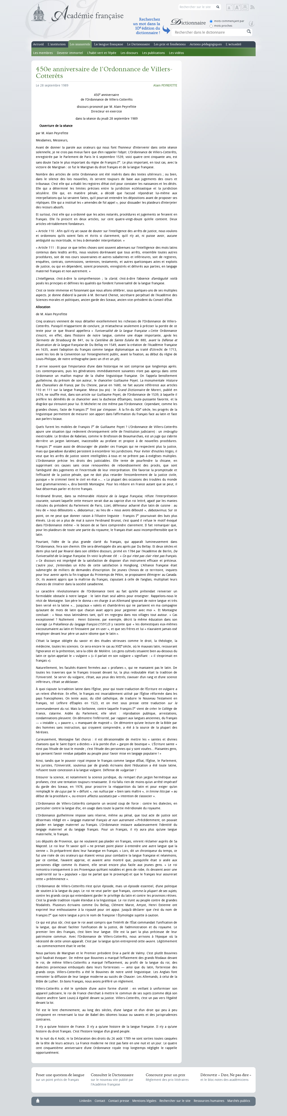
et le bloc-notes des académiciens (225, 1077)
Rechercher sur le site (175, 1101)
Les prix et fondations (170, 44)
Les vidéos (176, 53)
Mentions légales (144, 1101)
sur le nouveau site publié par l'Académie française (112, 1079)
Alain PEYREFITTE (165, 85)
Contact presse (118, 1101)
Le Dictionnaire (138, 44)
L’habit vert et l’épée (101, 53)
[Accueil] (77, 13)
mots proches (223, 25)
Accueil (38, 44)
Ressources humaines (209, 1101)
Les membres (43, 53)
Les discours (129, 53)
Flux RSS (255, 7)
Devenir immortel (70, 53)
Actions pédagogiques (206, 44)
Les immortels (80, 44)
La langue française (108, 44)
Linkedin (85, 1101)
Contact (100, 1101)
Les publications (153, 53)
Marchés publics (238, 1101)
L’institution (57, 44)
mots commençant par (229, 21)
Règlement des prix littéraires (167, 1077)
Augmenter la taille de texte (240, 8)
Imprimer (245, 7)
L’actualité (233, 44)
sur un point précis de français (60, 1077)
